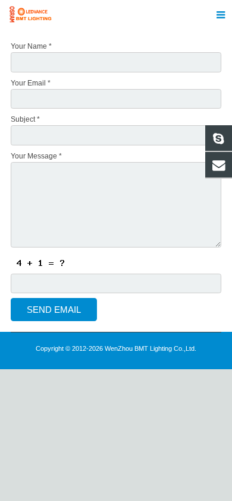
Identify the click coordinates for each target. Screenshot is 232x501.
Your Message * (36, 156)
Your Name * (31, 46)
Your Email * (31, 83)
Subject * (25, 119)
